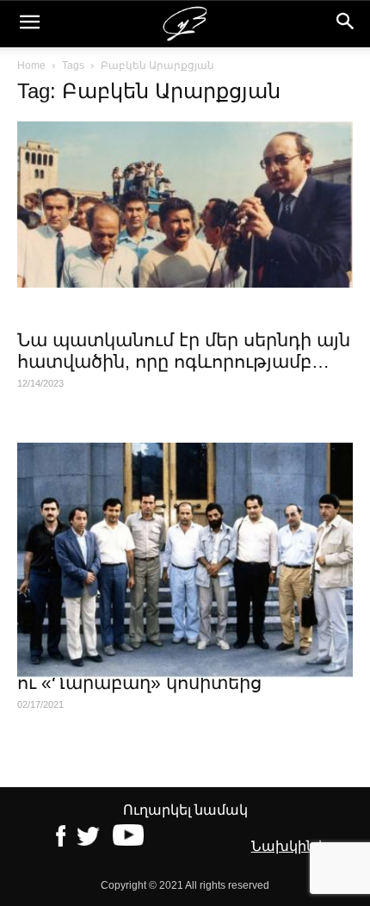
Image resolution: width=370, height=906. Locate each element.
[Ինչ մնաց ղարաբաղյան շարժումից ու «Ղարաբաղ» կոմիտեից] (185, 560)
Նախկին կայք (302, 846)
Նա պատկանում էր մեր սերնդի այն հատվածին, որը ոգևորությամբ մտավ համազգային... (183, 361)
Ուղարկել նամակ (185, 810)
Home (31, 65)
